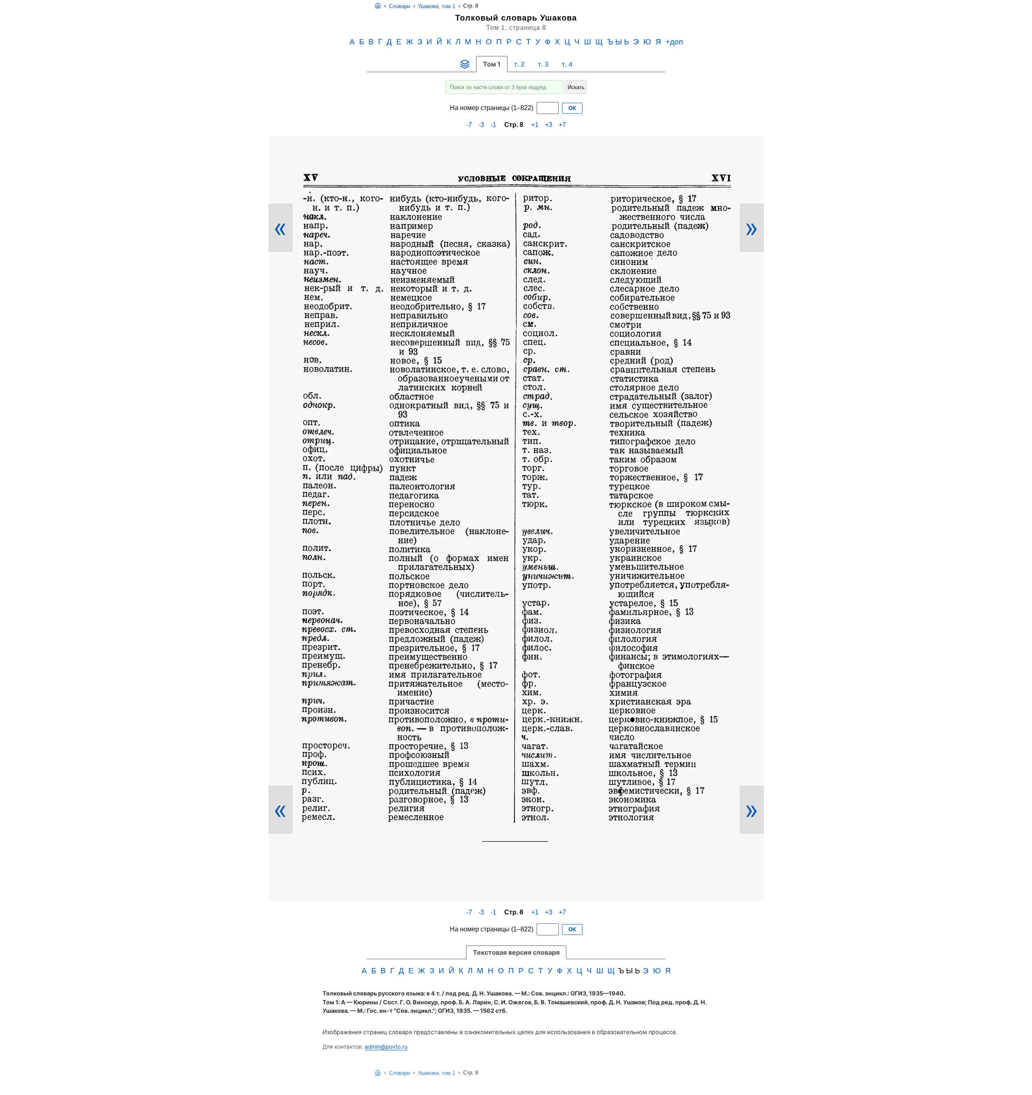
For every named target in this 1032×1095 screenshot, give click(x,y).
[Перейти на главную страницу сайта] (378, 6)
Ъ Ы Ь (618, 41)
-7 (469, 124)
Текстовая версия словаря (516, 952)
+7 (562, 124)
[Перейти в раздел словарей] (465, 64)
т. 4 (567, 64)
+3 (548, 124)
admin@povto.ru (386, 1046)
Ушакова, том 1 (436, 6)
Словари (399, 6)
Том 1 (492, 64)
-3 (481, 124)
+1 (535, 124)
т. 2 (519, 64)
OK (572, 108)
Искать (576, 87)
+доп (674, 41)
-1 (493, 124)
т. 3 (543, 64)
